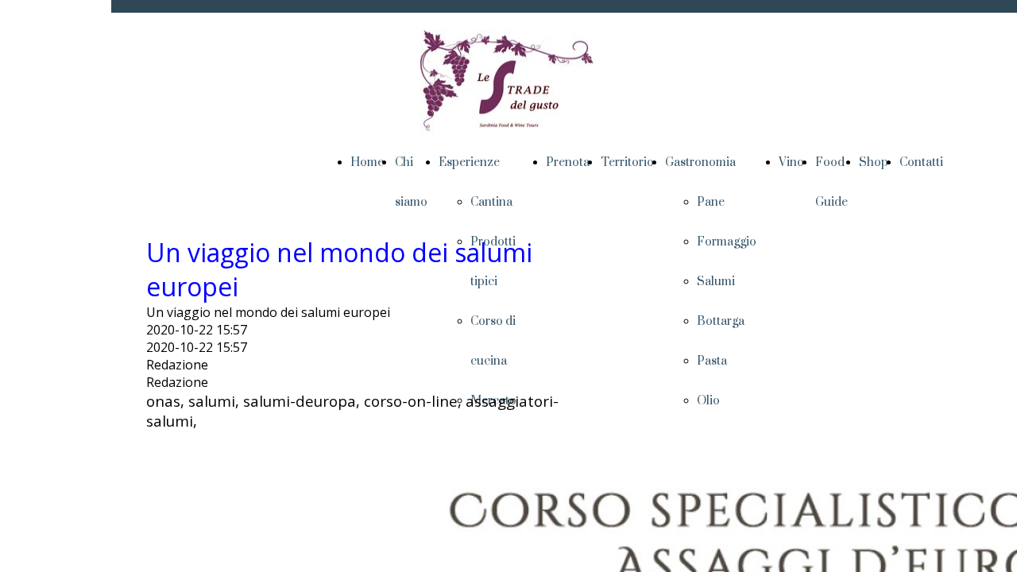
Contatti (921, 162)
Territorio (627, 162)
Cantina (491, 202)
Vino (791, 162)
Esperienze (469, 162)
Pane (712, 202)
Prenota (568, 162)
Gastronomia (700, 162)
